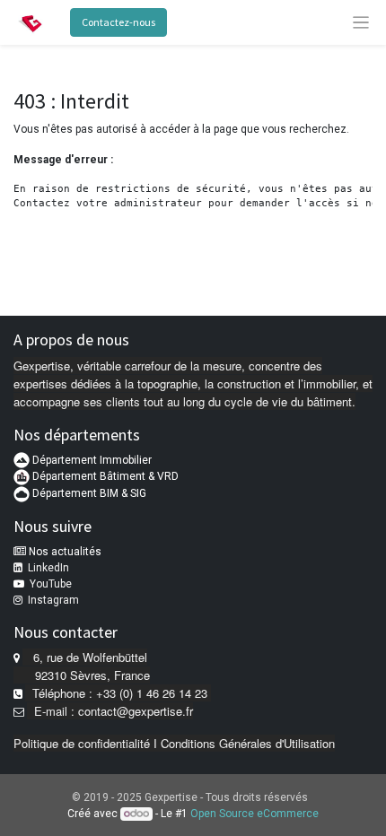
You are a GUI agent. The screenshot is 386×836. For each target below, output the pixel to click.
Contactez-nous (118, 22)
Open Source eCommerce (254, 813)
